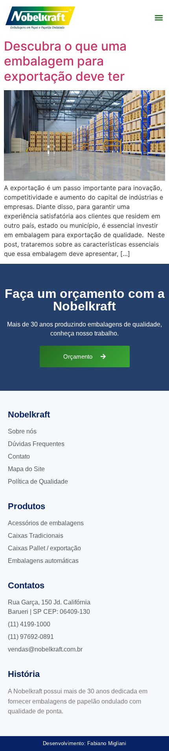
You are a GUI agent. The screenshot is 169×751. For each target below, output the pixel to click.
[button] (158, 17)
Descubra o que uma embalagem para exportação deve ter (65, 61)
